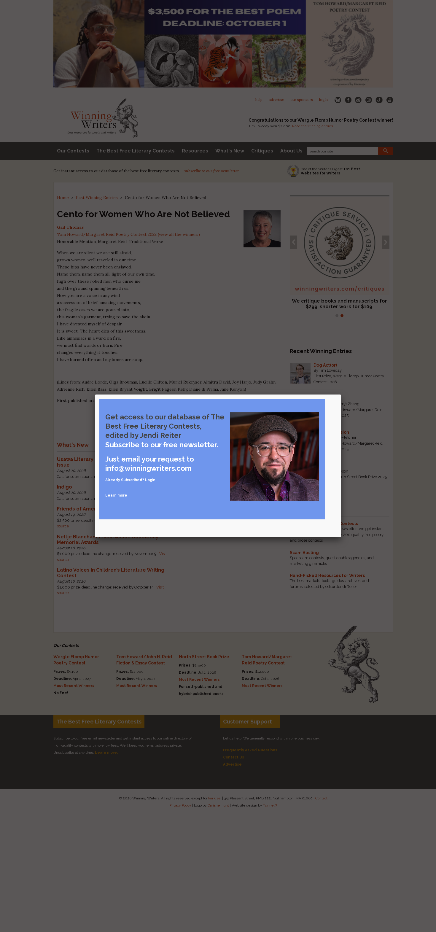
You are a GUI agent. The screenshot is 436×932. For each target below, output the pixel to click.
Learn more (116, 495)
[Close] (341, 394)
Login (150, 480)
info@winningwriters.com (148, 468)
